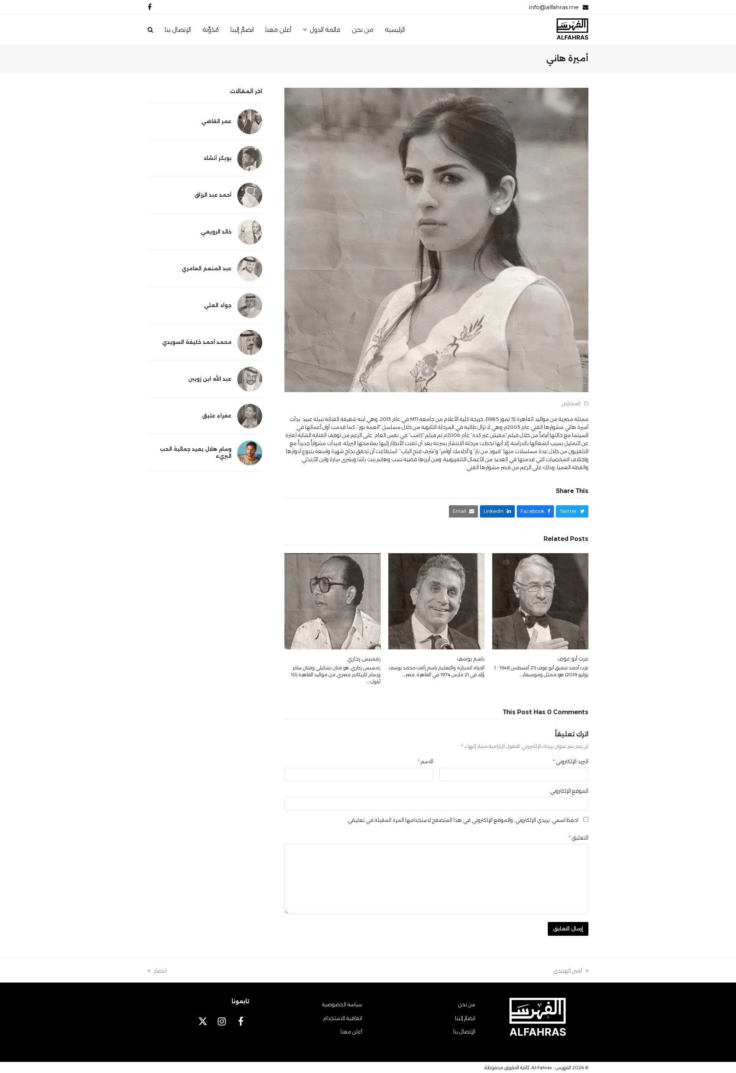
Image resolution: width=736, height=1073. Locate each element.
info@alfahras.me (554, 7)
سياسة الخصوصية (342, 1004)
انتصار (160, 971)
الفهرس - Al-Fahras (551, 1067)
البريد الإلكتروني (570, 761)
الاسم (425, 761)
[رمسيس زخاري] (332, 601)
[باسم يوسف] (436, 601)
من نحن (466, 1004)
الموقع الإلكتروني (569, 791)
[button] (150, 29)
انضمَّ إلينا (465, 1018)
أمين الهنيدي (570, 971)
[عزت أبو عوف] (540, 601)
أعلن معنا (351, 1032)
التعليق (578, 838)
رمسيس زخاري (364, 658)
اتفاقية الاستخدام (342, 1018)
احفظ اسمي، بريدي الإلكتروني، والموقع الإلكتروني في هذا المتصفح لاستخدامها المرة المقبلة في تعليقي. (462, 820)
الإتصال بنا (464, 1032)
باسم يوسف (471, 658)
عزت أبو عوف (572, 658)
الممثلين (571, 403)
